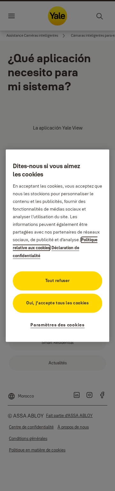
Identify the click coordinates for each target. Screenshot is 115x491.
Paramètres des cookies (57, 325)
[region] (57, 245)
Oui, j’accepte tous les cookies (57, 302)
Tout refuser (57, 280)
